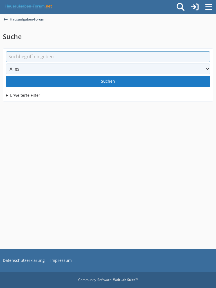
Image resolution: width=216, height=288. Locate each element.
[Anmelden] (194, 7)
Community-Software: (108, 279)
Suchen (108, 81)
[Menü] (208, 7)
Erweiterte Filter (25, 95)
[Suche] (180, 7)
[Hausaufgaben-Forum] (28, 7)
